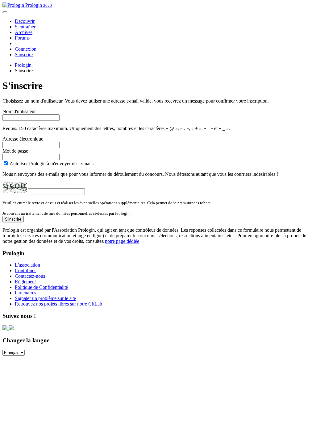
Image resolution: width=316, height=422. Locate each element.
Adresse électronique (22, 138)
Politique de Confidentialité (41, 287)
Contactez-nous (30, 276)
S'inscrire (24, 54)
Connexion (25, 49)
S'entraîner (25, 26)
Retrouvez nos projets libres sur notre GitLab (58, 303)
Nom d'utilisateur (19, 111)
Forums (22, 37)
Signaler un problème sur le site (45, 298)
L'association (27, 265)
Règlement (25, 281)
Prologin (38, 5)
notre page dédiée (122, 241)
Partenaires (25, 292)
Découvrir (25, 21)
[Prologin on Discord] (5, 328)
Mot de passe (15, 151)
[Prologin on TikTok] (11, 328)
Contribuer (25, 270)
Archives (23, 32)
